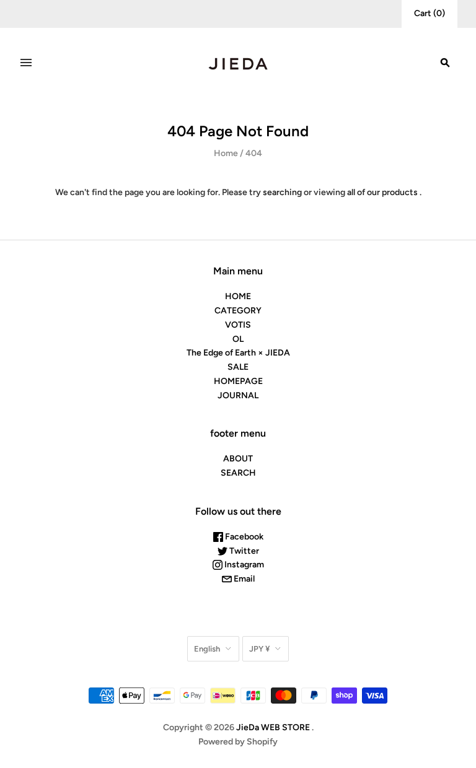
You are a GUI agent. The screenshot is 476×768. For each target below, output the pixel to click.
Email (243, 579)
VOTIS (238, 325)
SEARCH (238, 473)
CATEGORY (238, 310)
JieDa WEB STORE (273, 727)
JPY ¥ (259, 648)
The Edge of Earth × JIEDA (238, 352)
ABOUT (238, 458)
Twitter (243, 551)
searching (282, 192)
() (429, 13)
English (207, 648)
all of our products (382, 192)
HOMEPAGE (238, 381)
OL (238, 339)
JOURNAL (238, 395)
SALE (238, 367)
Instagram (243, 564)
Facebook (243, 536)
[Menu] (26, 62)
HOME (238, 296)
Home (226, 153)
